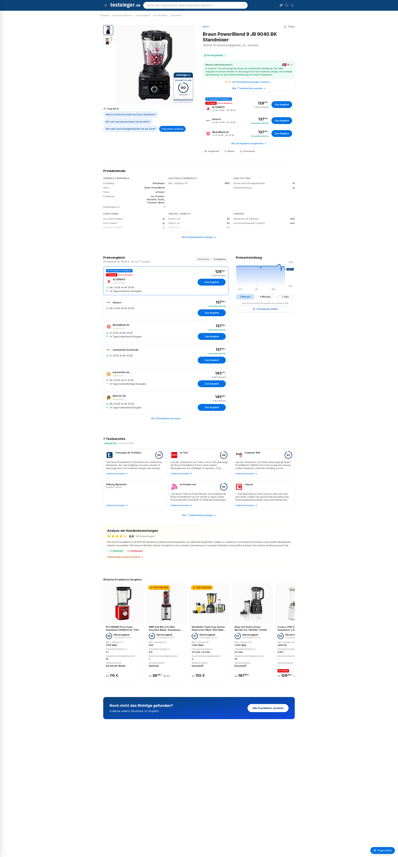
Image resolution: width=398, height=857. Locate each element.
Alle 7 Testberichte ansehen (247, 88)
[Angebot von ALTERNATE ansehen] (249, 104)
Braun (206, 26)
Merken (231, 151)
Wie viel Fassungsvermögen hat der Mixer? (128, 121)
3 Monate (245, 296)
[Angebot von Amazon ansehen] (249, 120)
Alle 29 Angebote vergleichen (247, 143)
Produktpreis (220, 259)
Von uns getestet (215, 55)
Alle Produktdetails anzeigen (197, 237)
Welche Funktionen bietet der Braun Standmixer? (131, 114)
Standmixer (176, 15)
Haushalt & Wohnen (122, 15)
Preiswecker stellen (267, 309)
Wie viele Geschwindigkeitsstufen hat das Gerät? (131, 128)
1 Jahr (285, 296)
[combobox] (195, 5)
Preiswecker (249, 151)
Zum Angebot (282, 104)
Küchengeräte (143, 15)
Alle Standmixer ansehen (268, 708)
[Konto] (292, 5)
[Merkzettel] (286, 5)
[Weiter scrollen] (294, 630)
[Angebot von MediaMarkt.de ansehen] (249, 133)
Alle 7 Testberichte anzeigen (197, 515)
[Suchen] (244, 5)
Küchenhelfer (160, 15)
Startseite (104, 15)
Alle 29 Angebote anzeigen (166, 418)
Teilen (291, 26)
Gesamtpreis (203, 259)
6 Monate (265, 296)
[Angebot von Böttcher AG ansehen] (165, 402)
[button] (155, 65)
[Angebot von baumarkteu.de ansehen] (165, 379)
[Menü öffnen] (105, 5)
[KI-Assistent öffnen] (281, 5)
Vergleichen (213, 151)
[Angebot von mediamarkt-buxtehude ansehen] (165, 355)
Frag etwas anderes (172, 128)
